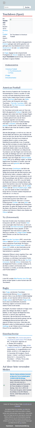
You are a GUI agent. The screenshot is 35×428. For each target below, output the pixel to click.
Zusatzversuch (7, 48)
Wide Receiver (18, 278)
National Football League (17, 245)
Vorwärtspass (17, 168)
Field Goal (11, 99)
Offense (5, 212)
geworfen (5, 125)
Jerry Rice (26, 278)
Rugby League (7, 300)
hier (17, 409)
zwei (18, 48)
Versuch (15, 55)
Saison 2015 (6, 247)
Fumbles (15, 202)
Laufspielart (12, 123)
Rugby (6, 53)
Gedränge (6, 326)
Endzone (5, 44)
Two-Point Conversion (18, 105)
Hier (24, 409)
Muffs (26, 202)
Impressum (9, 426)
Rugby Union (27, 300)
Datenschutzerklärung (22, 426)
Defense (18, 262)
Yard (27, 223)
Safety (27, 99)
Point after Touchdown (17, 103)
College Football (21, 232)
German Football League (20, 188)
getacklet (16, 163)
